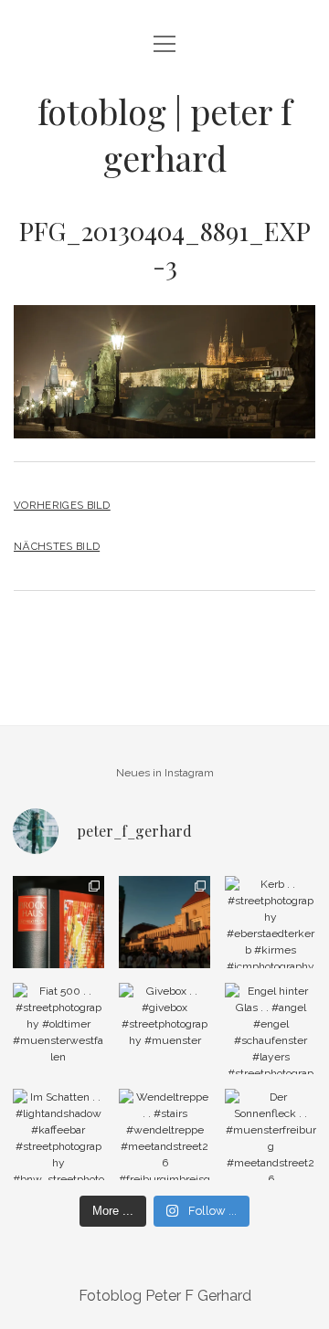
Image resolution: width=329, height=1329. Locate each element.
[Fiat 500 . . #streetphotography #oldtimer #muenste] (58, 1028)
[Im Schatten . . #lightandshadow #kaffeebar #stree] (58, 1134)
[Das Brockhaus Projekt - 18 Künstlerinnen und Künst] (58, 921)
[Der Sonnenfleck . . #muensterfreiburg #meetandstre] (270, 1134)
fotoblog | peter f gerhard (164, 134)
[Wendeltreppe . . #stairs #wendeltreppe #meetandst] (164, 1134)
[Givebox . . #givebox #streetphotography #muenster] (164, 1028)
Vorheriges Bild (62, 505)
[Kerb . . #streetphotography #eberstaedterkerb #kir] (270, 921)
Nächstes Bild (57, 546)
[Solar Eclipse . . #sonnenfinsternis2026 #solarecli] (164, 921)
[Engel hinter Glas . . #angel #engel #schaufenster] (270, 1028)
